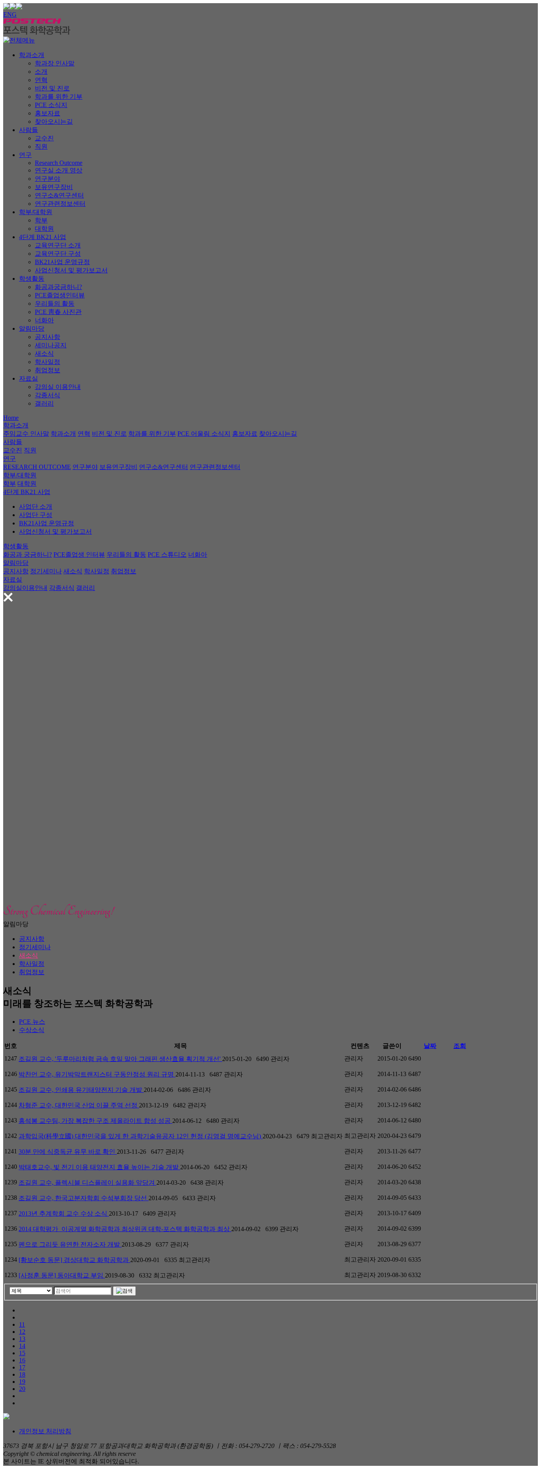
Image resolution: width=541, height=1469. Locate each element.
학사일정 (47, 361)
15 (22, 1353)
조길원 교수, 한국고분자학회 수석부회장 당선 (84, 1198)
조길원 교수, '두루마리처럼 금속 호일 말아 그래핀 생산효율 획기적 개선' (120, 1058)
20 (22, 1388)
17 (22, 1367)
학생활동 (31, 278)
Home (11, 417)
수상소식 (31, 1030)
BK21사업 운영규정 (62, 262)
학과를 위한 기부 (58, 96)
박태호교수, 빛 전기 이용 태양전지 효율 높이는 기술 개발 (99, 1167)
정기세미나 (46, 571)
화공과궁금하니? (58, 286)
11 (22, 1324)
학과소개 (31, 55)
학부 (41, 220)
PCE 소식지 (51, 105)
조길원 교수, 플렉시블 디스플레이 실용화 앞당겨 (87, 1182)
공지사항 (47, 336)
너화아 (44, 320)
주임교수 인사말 (26, 433)
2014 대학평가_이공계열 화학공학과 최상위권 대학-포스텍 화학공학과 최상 (125, 1229)
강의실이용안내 (25, 587)
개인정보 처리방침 (45, 1431)
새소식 (44, 353)
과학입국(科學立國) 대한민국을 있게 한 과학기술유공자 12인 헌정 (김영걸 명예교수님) (141, 1136)
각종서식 (47, 395)
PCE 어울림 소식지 (203, 433)
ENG (10, 14)
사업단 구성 (35, 514)
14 (22, 1346)
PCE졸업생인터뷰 (60, 295)
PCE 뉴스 (32, 1021)
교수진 (44, 138)
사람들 (28, 129)
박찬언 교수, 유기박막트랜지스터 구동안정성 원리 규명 (97, 1074)
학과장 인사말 (54, 63)
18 (22, 1374)
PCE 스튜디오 (167, 554)
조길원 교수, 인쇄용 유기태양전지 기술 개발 (81, 1089)
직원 (41, 146)
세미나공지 (51, 345)
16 (22, 1360)
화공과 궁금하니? (27, 554)
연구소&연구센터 (59, 195)
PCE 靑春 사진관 (58, 311)
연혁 (41, 80)
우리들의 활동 (54, 303)
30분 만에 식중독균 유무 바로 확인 (68, 1151)
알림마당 (31, 328)
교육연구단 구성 (58, 253)
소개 (41, 71)
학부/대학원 (35, 212)
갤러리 (44, 403)
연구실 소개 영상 (58, 170)
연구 (25, 154)
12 (22, 1331)
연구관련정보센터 (60, 203)
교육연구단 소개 (58, 245)
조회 (459, 1045)
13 (22, 1338)
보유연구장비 (54, 187)
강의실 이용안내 (58, 386)
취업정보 (47, 370)
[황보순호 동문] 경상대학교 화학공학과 (74, 1259)
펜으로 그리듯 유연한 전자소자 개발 (70, 1244)
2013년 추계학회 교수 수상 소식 (64, 1213)
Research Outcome (58, 162)
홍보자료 (47, 113)
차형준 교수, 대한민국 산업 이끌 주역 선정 (79, 1105)
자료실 (28, 378)
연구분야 (47, 178)
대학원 (44, 228)
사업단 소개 (35, 506)
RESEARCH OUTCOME (37, 466)
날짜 (430, 1045)
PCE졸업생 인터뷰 (79, 554)
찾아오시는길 (54, 121)
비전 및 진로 (52, 88)
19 (22, 1381)
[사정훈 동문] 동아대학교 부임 (62, 1275)
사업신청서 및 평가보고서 (71, 270)
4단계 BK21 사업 (42, 237)
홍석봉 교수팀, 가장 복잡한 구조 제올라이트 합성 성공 (95, 1120)
